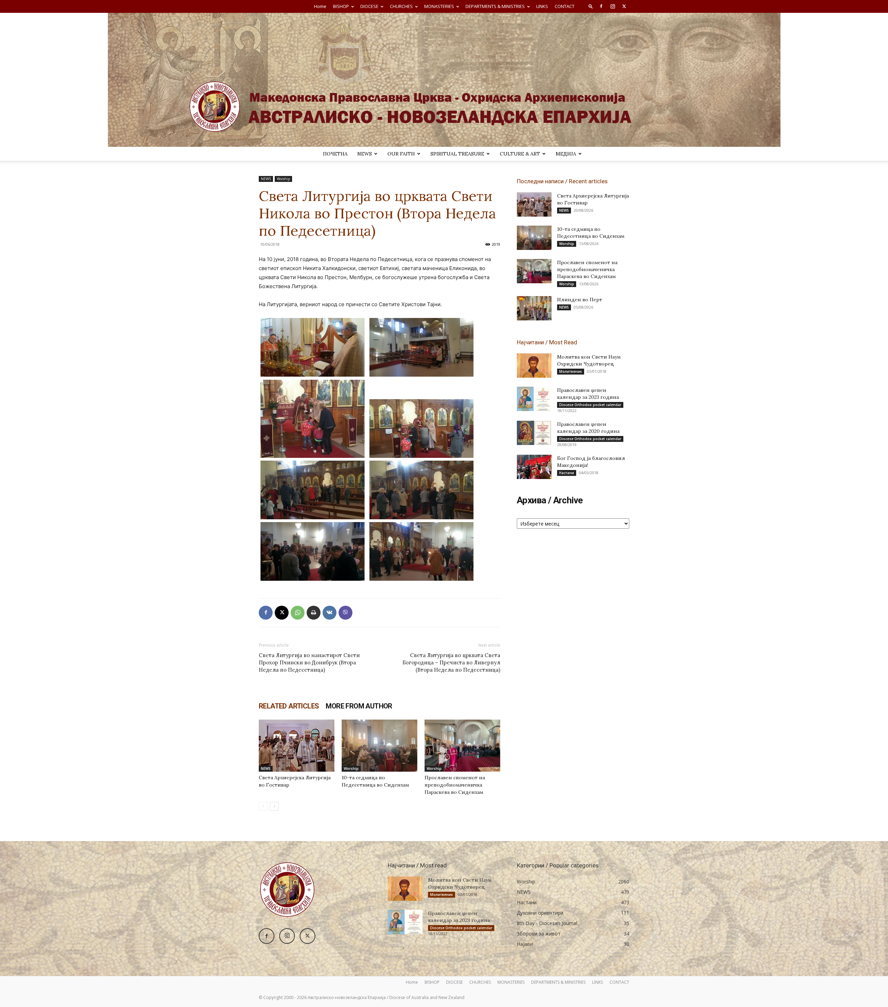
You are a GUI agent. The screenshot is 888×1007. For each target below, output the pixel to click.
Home (320, 6)
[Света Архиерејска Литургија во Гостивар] (296, 746)
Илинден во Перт (579, 299)
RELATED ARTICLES (289, 706)
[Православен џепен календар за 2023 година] (534, 399)
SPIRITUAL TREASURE (457, 154)
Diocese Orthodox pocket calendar (590, 404)
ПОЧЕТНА (335, 154)
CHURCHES (401, 6)
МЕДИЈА (566, 154)
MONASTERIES (439, 6)
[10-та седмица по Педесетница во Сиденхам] (379, 746)
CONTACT (564, 6)
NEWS (364, 154)
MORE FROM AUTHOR (359, 706)
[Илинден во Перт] (534, 308)
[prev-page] (263, 806)
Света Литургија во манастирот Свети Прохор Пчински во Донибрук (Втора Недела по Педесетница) (309, 662)
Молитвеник (570, 371)
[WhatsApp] (298, 613)
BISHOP (341, 6)
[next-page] (274, 806)
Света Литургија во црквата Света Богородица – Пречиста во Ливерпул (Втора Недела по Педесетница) (451, 662)
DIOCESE (369, 6)
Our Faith (401, 154)
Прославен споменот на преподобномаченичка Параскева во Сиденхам (455, 784)
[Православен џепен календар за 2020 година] (534, 433)
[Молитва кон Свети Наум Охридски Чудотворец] (534, 365)
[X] (624, 6)
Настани (566, 472)
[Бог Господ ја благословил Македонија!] (534, 467)
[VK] (329, 613)
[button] (591, 6)
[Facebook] (601, 6)
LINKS (542, 6)
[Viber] (345, 613)
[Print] (314, 613)
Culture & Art (520, 154)
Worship (283, 178)
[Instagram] (612, 6)
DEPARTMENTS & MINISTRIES (495, 6)
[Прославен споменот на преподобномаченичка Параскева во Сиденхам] (462, 746)
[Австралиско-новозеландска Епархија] (444, 80)
